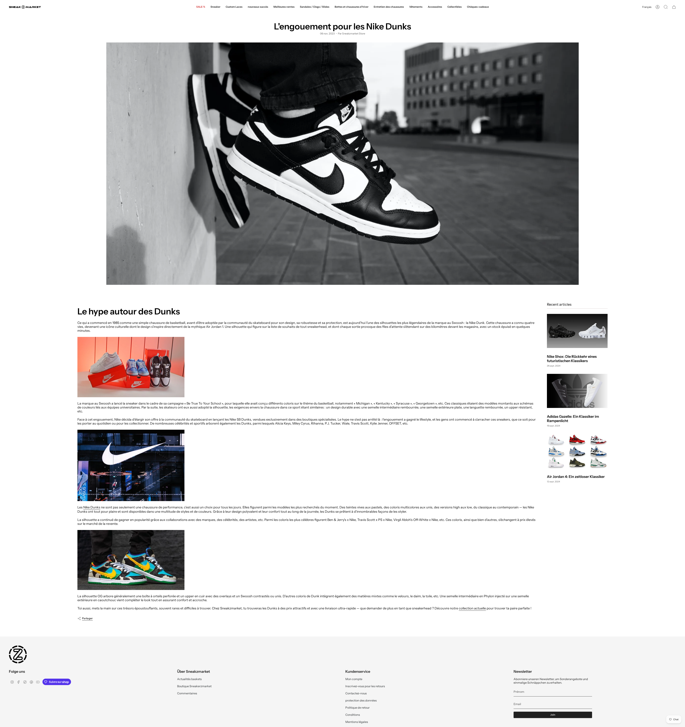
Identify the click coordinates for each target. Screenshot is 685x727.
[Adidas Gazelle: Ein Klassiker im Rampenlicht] (577, 391)
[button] (215, 7)
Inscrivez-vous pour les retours (365, 686)
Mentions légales (356, 722)
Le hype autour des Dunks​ (128, 311)
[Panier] (674, 7)
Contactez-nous (356, 693)
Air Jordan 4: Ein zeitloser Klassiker (576, 476)
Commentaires (187, 693)
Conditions (352, 714)
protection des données (361, 700)
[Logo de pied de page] (18, 654)
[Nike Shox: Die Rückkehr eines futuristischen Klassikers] (577, 331)
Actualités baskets (189, 679)
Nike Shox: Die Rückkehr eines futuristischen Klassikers (572, 358)
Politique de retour (357, 707)
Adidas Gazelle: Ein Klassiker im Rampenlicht (573, 418)
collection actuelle (472, 608)
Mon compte (353, 679)
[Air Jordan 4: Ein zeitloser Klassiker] (577, 451)
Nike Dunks (91, 507)
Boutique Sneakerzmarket (194, 686)
